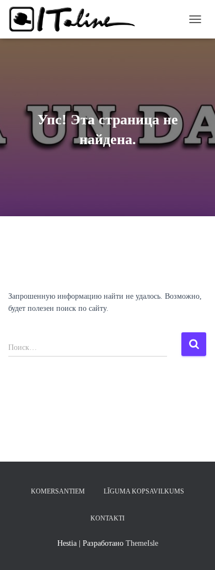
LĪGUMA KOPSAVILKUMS (144, 491)
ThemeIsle (142, 543)
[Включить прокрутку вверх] (193, 548)
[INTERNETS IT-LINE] (77, 19)
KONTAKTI (107, 518)
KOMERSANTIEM (58, 491)
